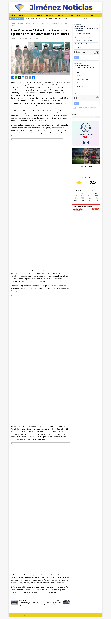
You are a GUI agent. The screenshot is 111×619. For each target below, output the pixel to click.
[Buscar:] (91, 18)
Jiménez (12, 15)
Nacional (70, 15)
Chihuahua (49, 15)
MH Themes (41, 615)
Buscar (74, 114)
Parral (31, 15)
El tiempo (81, 203)
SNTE (92, 15)
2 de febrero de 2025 (18, 38)
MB (87, 15)
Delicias (39, 15)
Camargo (22, 15)
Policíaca (44, 38)
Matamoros (39, 38)
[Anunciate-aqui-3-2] (86, 210)
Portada (49, 38)
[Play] (83, 142)
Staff (27, 38)
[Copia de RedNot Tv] (86, 162)
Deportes (60, 15)
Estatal (79, 15)
